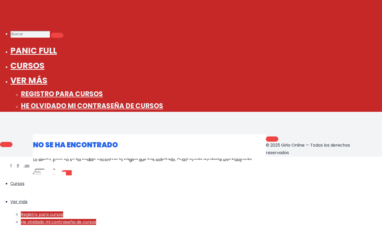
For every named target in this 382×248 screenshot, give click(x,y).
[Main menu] (6, 144)
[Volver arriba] (272, 139)
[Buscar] (57, 35)
